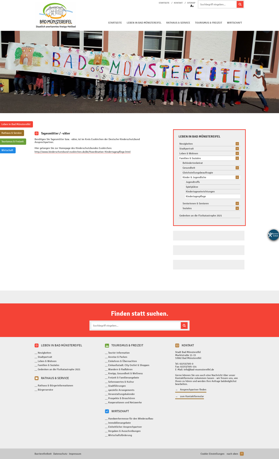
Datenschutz (60, 453)
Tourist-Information (119, 352)
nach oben (232, 453)
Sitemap (191, 3)
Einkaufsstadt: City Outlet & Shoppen (128, 365)
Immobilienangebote (119, 422)
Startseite (164, 3)
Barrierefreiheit (43, 453)
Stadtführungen (117, 385)
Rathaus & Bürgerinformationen (55, 385)
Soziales (187, 208)
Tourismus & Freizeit (208, 22)
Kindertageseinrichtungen (200, 191)
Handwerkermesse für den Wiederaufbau (130, 418)
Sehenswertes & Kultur (121, 381)
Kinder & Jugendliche (194, 177)
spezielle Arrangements (121, 390)
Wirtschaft (234, 22)
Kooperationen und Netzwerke (125, 402)
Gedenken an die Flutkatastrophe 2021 (200, 215)
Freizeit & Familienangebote (123, 377)
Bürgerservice (45, 389)
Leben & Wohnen (188, 153)
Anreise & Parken (117, 356)
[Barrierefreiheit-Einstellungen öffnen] (273, 235)
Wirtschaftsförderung (120, 435)
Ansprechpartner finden (193, 389)
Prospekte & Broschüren (121, 398)
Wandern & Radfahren (120, 369)
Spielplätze (192, 186)
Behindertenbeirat (193, 162)
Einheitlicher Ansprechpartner (125, 426)
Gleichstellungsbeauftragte (198, 172)
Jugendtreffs (193, 182)
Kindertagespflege (196, 196)
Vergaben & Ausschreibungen (124, 431)
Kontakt (178, 3)
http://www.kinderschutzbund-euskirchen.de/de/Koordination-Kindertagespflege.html (83, 151)
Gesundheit (189, 167)
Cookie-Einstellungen (212, 453)
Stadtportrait (186, 148)
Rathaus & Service (178, 22)
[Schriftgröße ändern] (192, 5)
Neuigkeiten (186, 143)
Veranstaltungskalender (121, 394)
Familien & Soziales (190, 158)
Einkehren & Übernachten (122, 361)
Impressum (75, 453)
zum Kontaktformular (192, 396)
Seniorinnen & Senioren (196, 203)
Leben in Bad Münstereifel (144, 22)
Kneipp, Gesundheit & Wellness (125, 373)
